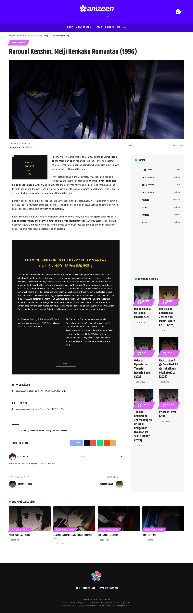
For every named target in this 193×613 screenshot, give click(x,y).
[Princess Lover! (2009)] (168, 398)
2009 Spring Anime (109, 529)
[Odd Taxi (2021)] (163, 518)
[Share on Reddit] (153, 145)
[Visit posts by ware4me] (12, 456)
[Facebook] (85, 16)
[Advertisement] (156, 252)
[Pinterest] (96, 16)
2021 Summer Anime (65, 529)
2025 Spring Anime (167, 353)
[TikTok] (99, 16)
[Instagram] (93, 16)
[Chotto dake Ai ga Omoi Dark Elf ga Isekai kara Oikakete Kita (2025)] (168, 346)
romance (55, 430)
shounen (63, 430)
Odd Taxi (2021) (149, 535)
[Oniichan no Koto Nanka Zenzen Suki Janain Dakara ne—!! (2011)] (168, 295)
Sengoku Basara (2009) (108, 535)
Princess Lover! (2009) (168, 414)
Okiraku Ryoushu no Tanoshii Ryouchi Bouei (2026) (142, 368)
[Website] (89, 457)
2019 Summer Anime (143, 405)
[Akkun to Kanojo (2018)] (30, 518)
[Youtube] (156, 200)
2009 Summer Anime (167, 405)
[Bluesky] (105, 16)
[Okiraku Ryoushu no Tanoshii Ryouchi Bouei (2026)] (144, 346)
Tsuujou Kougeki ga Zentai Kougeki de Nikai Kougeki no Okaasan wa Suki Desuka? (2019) (143, 426)
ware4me (24, 456)
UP (109, 599)
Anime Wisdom (18, 43)
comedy (48, 430)
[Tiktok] (156, 207)
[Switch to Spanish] (125, 27)
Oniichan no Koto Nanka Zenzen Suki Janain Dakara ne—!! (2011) (167, 317)
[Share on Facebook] (135, 145)
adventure (33, 430)
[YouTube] (91, 16)
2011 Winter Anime (167, 302)
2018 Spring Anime (20, 529)
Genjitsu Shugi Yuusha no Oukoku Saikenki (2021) (72, 536)
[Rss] (108, 16)
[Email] (157, 145)
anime (41, 430)
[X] (88, 16)
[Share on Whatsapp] (148, 145)
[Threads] (102, 16)
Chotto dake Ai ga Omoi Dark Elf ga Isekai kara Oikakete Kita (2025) (168, 368)
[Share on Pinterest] (144, 145)
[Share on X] (140, 145)
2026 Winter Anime (142, 353)
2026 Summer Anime (143, 302)
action (25, 430)
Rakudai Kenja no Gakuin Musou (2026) (142, 313)
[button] (12, 12)
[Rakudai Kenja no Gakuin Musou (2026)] (144, 295)
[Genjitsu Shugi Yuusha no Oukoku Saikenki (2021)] (74, 518)
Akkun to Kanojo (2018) (19, 535)
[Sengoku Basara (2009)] (119, 518)
